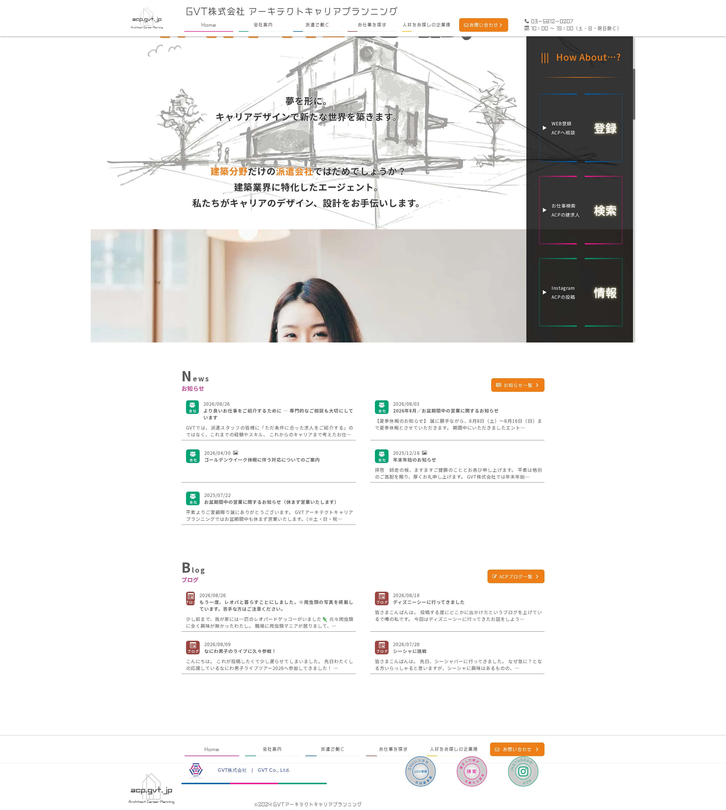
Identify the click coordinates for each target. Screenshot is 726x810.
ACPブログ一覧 (516, 576)
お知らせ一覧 (518, 385)
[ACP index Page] (147, 18)
